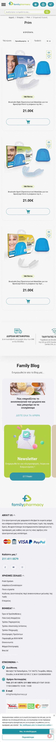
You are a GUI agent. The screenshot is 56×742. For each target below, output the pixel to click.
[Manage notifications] (49, 736)
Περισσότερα (28, 737)
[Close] (54, 716)
